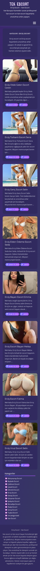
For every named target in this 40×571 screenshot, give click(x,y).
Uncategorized (13, 515)
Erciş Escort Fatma (14, 399)
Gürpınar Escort (14, 498)
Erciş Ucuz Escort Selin (16, 448)
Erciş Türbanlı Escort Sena (18, 137)
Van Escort (12, 518)
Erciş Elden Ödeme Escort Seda (18, 243)
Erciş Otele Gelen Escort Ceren (17, 86)
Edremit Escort (13, 490)
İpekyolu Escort (13, 501)
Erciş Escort (12, 493)
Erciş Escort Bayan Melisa (18, 346)
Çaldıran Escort (13, 484)
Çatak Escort (12, 487)
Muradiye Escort (14, 504)
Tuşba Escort (13, 513)
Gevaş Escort (13, 495)
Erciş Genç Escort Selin (16, 189)
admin (25, 105)
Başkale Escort (13, 481)
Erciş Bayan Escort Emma (18, 297)
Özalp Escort (12, 507)
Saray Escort (12, 510)
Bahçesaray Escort (15, 478)
